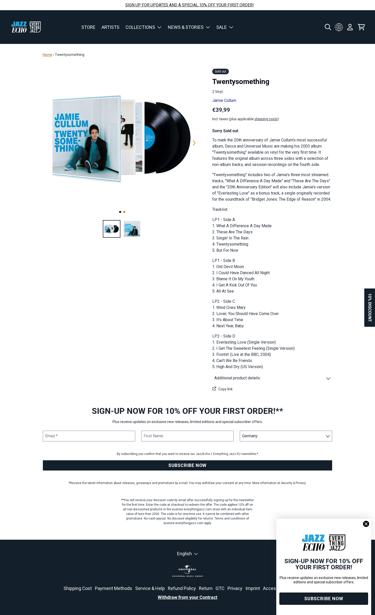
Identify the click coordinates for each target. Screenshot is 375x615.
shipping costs (266, 119)
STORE (88, 27)
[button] (272, 378)
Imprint (252, 588)
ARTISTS (110, 27)
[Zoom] (122, 137)
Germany (338, 27)
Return (205, 588)
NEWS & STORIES (186, 27)
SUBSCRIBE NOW (187, 465)
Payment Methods (113, 588)
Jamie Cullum (224, 100)
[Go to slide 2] (124, 212)
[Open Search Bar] (327, 27)
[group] (111, 229)
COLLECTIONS (140, 27)
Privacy (235, 588)
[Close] (366, 524)
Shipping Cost (78, 588)
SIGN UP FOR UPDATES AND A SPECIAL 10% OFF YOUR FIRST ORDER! (189, 5)
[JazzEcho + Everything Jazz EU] (26, 27)
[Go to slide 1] (120, 212)
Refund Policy (182, 588)
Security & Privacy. (293, 483)
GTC (220, 588)
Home (47, 55)
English (184, 553)
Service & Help (150, 588)
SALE (221, 27)
